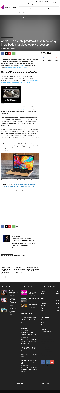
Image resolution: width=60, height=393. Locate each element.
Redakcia (43, 329)
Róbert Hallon (5, 48)
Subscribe (56, 57)
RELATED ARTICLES (7, 255)
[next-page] (5, 277)
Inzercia (43, 324)
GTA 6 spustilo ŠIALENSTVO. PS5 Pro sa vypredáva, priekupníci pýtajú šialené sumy (30, 326)
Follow (50, 57)
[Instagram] (54, 2)
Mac (12, 17)
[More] (17, 53)
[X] (55, 2)
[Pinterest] (9, 53)
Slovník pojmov (45, 320)
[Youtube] (57, 4)
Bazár (42, 322)
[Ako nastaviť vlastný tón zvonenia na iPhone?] (24, 300)
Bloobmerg (21, 65)
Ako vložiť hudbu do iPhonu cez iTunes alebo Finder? (33, 292)
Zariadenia (7, 17)
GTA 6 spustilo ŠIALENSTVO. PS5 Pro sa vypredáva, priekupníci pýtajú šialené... (13, 301)
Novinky (11, 37)
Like (44, 57)
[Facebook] (52, 2)
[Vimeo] (57, 2)
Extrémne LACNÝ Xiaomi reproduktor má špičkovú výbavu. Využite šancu (33, 269)
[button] (57, 10)
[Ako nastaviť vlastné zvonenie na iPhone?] (24, 305)
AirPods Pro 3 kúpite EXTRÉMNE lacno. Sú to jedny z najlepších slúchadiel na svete (29, 341)
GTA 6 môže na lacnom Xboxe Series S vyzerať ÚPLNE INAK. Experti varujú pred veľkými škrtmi (6, 270)
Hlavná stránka (45, 317)
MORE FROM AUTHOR (19, 255)
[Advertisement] (20, 205)
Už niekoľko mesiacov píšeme (23, 109)
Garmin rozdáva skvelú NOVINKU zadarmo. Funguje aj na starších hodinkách (29, 369)
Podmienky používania (46, 331)
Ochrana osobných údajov (47, 334)
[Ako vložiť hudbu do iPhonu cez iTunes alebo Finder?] (24, 292)
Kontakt (43, 327)
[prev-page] (2, 277)
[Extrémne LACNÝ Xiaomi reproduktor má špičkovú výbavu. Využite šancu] (33, 262)
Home (2, 17)
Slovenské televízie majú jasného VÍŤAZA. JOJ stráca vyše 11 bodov (29, 348)
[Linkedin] (13, 248)
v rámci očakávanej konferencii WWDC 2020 (18, 67)
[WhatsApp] (13, 53)
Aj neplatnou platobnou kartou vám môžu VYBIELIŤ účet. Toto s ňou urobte (29, 354)
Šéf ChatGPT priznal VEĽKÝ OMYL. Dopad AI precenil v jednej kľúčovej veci (29, 362)
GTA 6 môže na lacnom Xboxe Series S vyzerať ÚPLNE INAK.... (14, 292)
